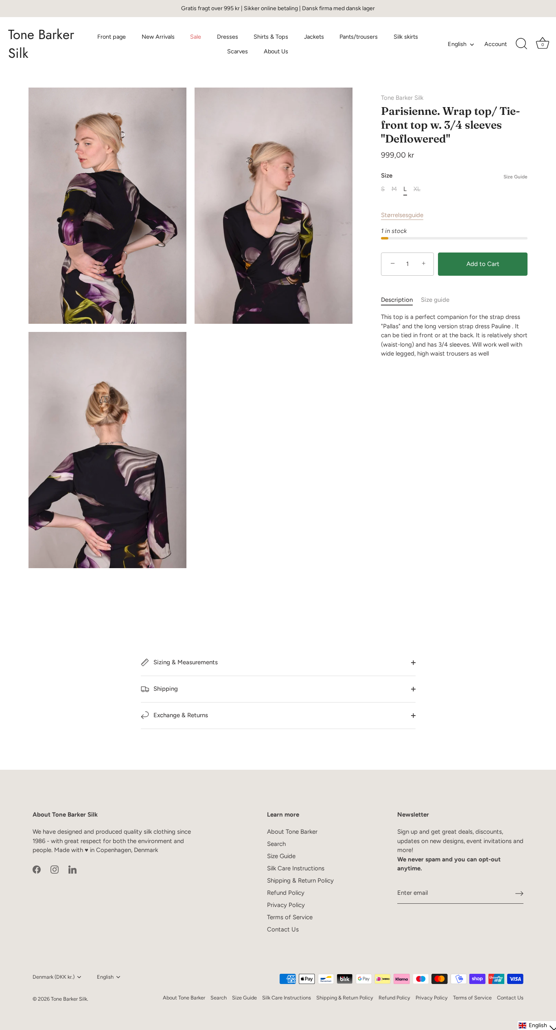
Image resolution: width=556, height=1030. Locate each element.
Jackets (314, 36)
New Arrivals (158, 36)
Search (276, 844)
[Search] (521, 44)
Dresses (227, 36)
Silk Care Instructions (295, 868)
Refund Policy (285, 892)
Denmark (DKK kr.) (53, 977)
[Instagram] (54, 869)
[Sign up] (519, 893)
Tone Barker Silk (41, 44)
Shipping (165, 688)
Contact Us (283, 929)
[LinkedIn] (72, 869)
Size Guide (515, 177)
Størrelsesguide (402, 215)
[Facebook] (37, 869)
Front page (111, 36)
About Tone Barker (292, 831)
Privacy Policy (286, 905)
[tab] (401, 300)
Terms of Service (290, 917)
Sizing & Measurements (185, 662)
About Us (276, 51)
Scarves (237, 51)
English (457, 44)
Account (495, 44)
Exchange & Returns (180, 715)
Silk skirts (406, 36)
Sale (195, 36)
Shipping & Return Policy (300, 880)
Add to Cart (482, 264)
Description (397, 299)
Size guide (435, 299)
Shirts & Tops (271, 36)
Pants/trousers (358, 36)
